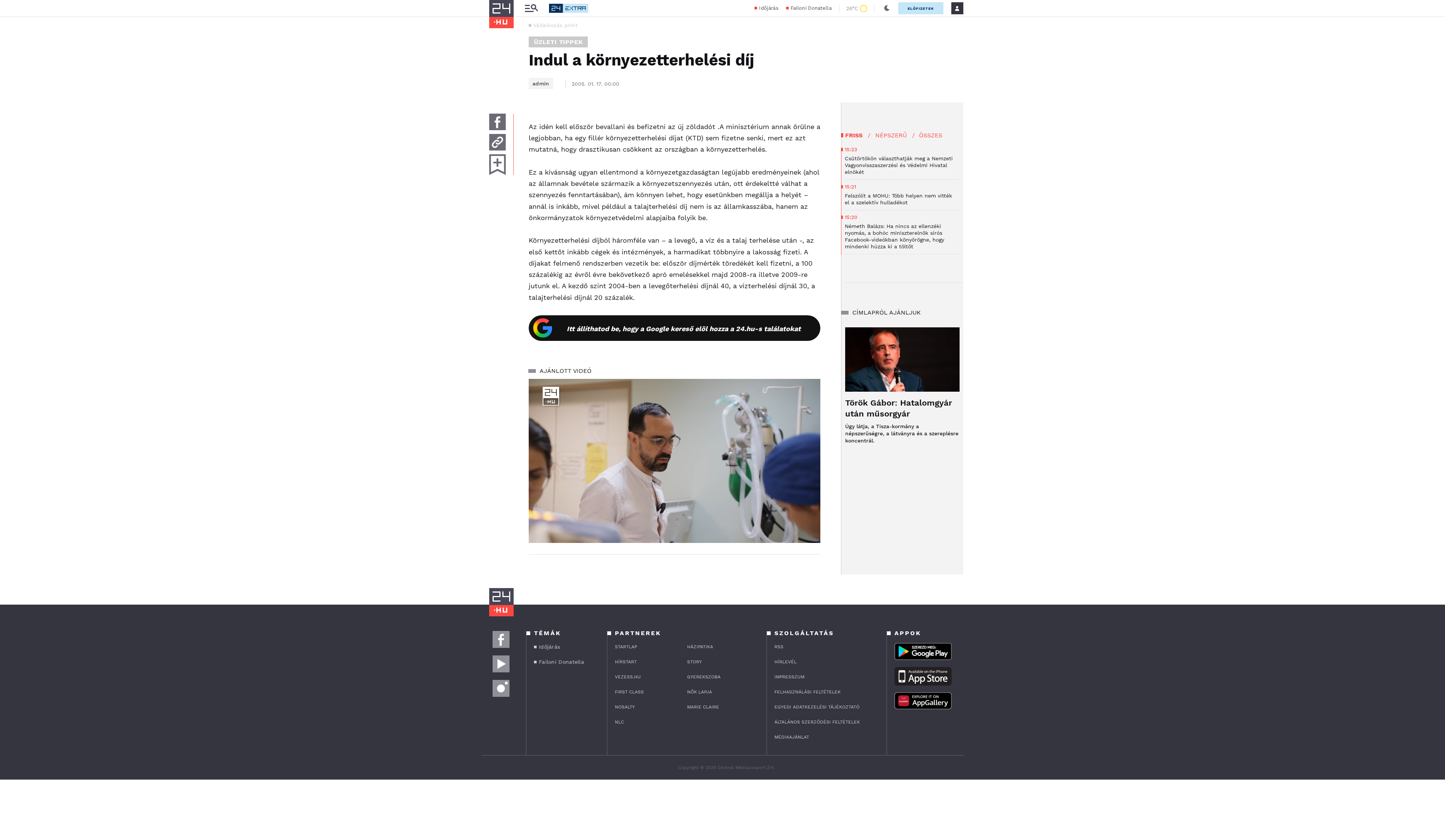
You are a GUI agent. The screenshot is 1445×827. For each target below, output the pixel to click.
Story (694, 661)
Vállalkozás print (555, 25)
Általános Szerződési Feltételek (817, 722)
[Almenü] (531, 8)
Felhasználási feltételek (807, 692)
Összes (930, 135)
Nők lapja (699, 692)
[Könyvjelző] (497, 164)
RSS (778, 646)
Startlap (626, 646)
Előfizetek (921, 8)
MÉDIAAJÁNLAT (791, 737)
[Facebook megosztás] (497, 122)
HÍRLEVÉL (785, 661)
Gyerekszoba (704, 677)
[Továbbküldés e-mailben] (497, 142)
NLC (619, 722)
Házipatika (700, 646)
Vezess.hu (628, 677)
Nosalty (625, 707)
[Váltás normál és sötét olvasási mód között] (886, 8)
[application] (674, 461)
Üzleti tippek (558, 42)
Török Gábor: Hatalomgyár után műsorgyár (898, 408)
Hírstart (626, 661)
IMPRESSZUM (789, 677)
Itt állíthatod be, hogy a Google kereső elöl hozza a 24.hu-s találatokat (684, 329)
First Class (629, 692)
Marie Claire (703, 707)
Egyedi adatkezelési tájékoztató (816, 707)
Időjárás (768, 8)
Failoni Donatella (811, 8)
